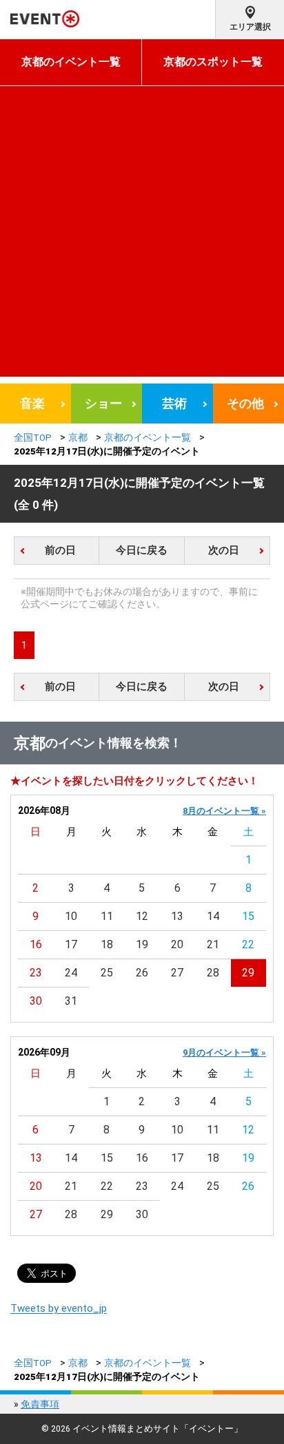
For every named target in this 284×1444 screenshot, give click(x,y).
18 (107, 944)
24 (71, 972)
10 (71, 916)
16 (36, 944)
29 (248, 972)
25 (107, 972)
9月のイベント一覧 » (224, 1052)
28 (213, 972)
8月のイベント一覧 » (224, 810)
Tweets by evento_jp (58, 1308)
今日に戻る (142, 550)
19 (142, 944)
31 (71, 1000)
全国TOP (33, 437)
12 (142, 916)
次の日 (223, 550)
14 (213, 916)
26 (142, 972)
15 (248, 916)
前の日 (60, 550)
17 (71, 944)
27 (177, 972)
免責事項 (40, 1404)
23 (36, 972)
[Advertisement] (142, 235)
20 (177, 944)
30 (36, 1000)
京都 (78, 437)
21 (213, 944)
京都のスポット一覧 (213, 61)
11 (107, 916)
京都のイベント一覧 (71, 61)
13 (177, 916)
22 (248, 944)
